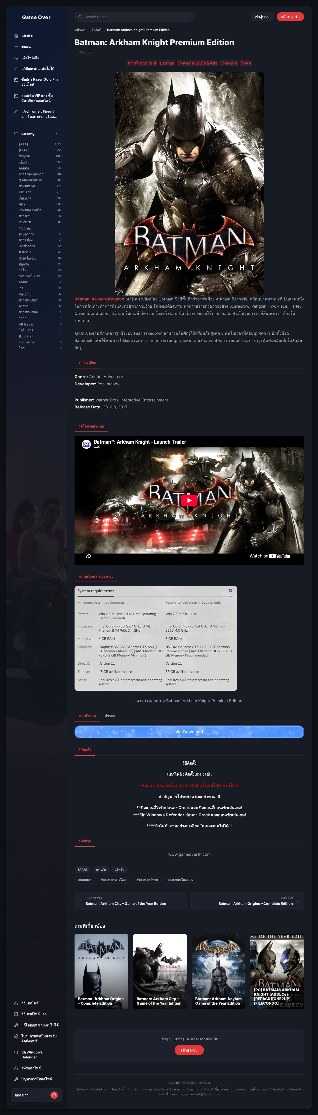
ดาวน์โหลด (87, 716)
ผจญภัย (101, 869)
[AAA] (96, 30)
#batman (84, 880)
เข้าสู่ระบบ (262, 17)
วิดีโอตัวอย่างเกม (91, 426)
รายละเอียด (87, 363)
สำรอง (110, 716)
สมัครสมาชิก (290, 17)
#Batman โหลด (147, 880)
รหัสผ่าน (85, 841)
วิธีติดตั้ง (85, 750)
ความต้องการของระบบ (96, 576)
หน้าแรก (80, 30)
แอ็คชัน (119, 869)
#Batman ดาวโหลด (114, 880)
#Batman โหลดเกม (180, 880)
